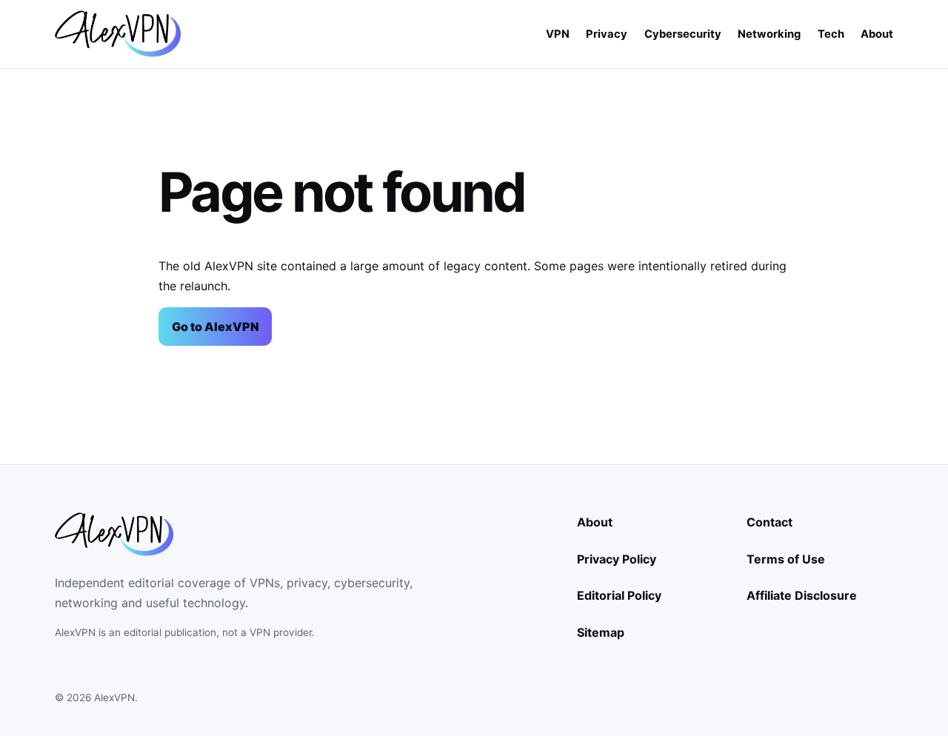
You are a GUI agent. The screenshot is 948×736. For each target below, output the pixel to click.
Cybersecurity (682, 34)
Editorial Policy (619, 595)
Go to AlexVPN (215, 326)
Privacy (606, 34)
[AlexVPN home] (118, 33)
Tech (831, 34)
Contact (769, 522)
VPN (558, 34)
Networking (769, 34)
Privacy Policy (616, 559)
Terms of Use (786, 559)
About (877, 34)
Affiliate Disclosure (802, 595)
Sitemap (600, 632)
